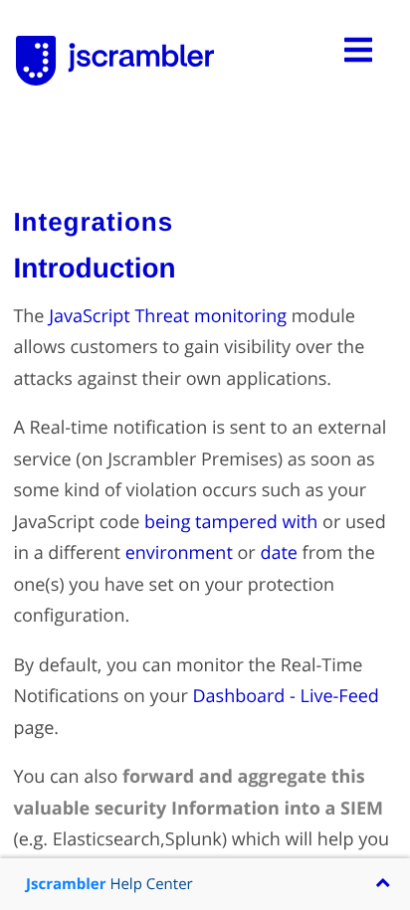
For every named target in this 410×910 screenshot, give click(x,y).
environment (179, 553)
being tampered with (230, 522)
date (279, 553)
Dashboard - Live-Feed (285, 696)
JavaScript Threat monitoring (168, 316)
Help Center (109, 884)
